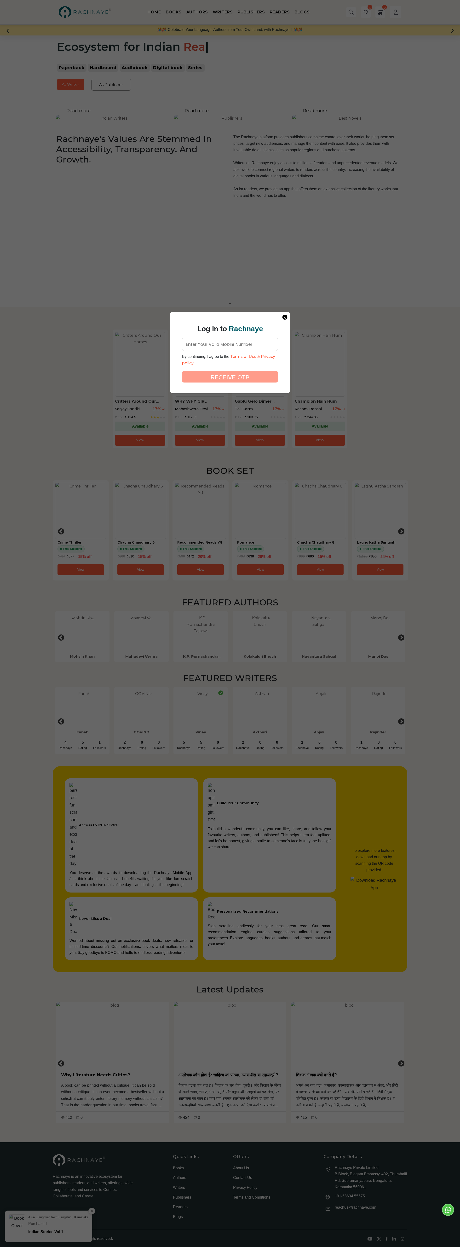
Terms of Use (243, 356)
